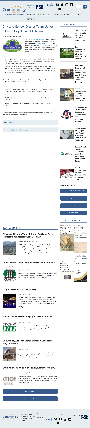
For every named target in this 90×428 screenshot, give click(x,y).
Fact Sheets (74, 213)
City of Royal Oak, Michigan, (36, 39)
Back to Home (30, 391)
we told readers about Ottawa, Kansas (42, 273)
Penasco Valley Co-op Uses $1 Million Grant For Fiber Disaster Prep (80, 35)
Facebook (62, 5)
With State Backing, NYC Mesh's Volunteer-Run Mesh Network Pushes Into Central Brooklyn (80, 73)
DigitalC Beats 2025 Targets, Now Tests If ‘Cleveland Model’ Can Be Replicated (80, 134)
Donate (50, 5)
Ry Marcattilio (24, 241)
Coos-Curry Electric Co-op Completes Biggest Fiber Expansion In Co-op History (80, 95)
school (13, 122)
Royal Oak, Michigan (22, 130)
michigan (12, 130)
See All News (30, 398)
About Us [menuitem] (30, 15)
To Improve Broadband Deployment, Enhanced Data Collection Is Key (65, 266)
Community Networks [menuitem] (62, 15)
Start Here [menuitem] (31, 19)
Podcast (73, 198)
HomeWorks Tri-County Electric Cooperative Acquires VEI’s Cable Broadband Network (81, 114)
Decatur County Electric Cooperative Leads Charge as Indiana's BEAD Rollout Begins (81, 154)
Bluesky (58, 5)
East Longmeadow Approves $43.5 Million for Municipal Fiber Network (81, 53)
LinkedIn (71, 5)
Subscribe (40, 417)
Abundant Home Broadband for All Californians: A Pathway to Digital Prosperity (66, 229)
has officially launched (39, 247)
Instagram (67, 5)
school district (40, 43)
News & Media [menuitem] (43, 15)
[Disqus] (30, 157)
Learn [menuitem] (78, 15)
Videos (73, 205)
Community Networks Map (74, 191)
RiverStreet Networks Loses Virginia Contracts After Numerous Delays (81, 174)
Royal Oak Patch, (45, 45)
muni (9, 122)
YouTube (60, 9)
